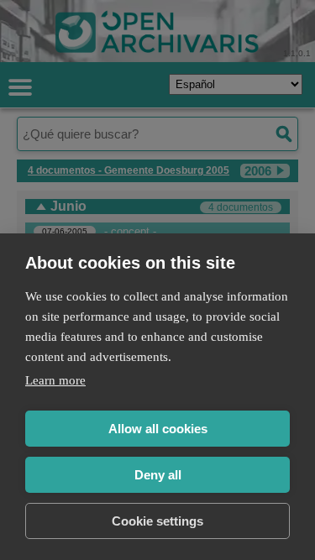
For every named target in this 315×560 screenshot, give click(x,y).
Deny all (157, 475)
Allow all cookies (157, 428)
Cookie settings (157, 521)
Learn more (55, 380)
